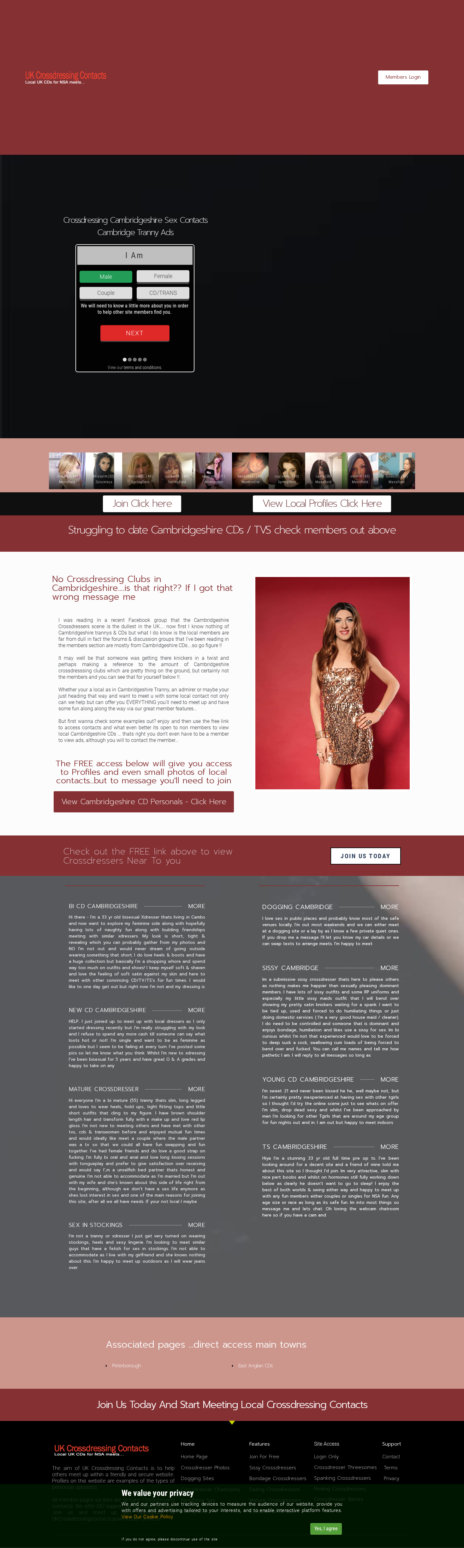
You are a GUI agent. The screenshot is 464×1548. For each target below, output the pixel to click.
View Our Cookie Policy (147, 1517)
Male (106, 276)
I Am (134, 255)
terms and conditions (142, 367)
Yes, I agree (326, 1529)
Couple (106, 292)
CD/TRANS (163, 292)
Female (163, 276)
